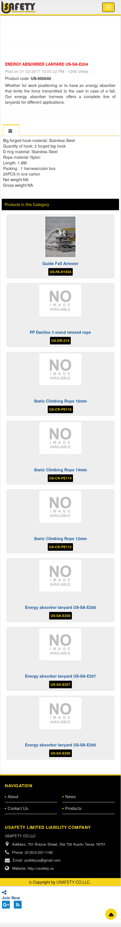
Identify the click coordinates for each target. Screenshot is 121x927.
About (13, 796)
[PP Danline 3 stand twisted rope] (60, 300)
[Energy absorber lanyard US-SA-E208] (60, 575)
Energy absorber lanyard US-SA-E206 (60, 745)
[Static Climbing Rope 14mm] (60, 438)
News (70, 796)
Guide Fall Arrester (60, 263)
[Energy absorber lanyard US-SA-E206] (60, 713)
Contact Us (18, 808)
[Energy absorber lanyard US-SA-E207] (60, 644)
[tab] (11, 130)
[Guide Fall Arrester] (60, 237)
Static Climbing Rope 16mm (60, 401)
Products (73, 808)
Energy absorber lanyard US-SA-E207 (60, 676)
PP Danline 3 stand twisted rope (60, 332)
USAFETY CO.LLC (73, 882)
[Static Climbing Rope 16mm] (60, 369)
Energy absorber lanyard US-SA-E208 (60, 607)
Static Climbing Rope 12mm (60, 538)
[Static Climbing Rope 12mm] (60, 506)
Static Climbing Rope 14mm (60, 469)
